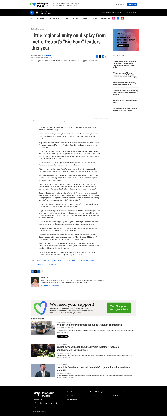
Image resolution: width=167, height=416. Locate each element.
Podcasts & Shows (52, 18)
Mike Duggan (40, 264)
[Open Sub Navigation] (34, 18)
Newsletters (106, 18)
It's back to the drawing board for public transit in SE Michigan (89, 324)
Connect (85, 18)
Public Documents (72, 399)
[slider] (39, 12)
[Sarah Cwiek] (35, 282)
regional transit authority (88, 260)
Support (95, 18)
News (31, 18)
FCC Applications (117, 396)
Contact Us (70, 392)
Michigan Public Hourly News (97, 392)
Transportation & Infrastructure (64, 322)
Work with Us (70, 396)
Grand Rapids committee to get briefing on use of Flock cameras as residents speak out (125, 92)
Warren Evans (52, 264)
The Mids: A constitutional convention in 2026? (126, 101)
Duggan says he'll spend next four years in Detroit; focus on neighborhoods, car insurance (88, 348)
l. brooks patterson (71, 260)
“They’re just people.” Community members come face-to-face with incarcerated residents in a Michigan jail (125, 75)
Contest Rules (93, 396)
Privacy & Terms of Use (119, 392)
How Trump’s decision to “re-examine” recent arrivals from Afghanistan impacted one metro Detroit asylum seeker (125, 64)
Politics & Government (37, 29)
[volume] (36, 13)
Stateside (40, 18)
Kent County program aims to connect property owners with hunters (125, 109)
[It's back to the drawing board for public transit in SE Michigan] (43, 328)
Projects (66, 18)
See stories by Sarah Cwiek (51, 285)
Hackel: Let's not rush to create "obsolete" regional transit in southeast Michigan (93, 369)
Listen (75, 18)
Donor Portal (121, 4)
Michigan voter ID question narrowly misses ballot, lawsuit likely (124, 84)
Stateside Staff (60, 327)
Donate (133, 4)
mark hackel (57, 260)
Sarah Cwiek (47, 55)
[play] (31, 13)
